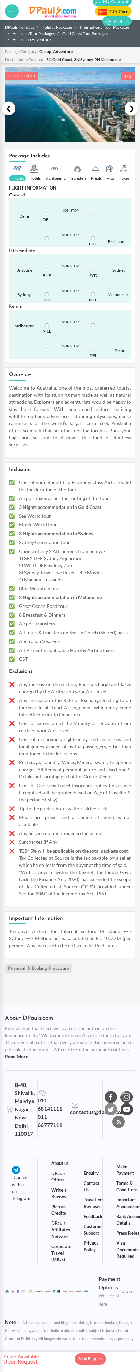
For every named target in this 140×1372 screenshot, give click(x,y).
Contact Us (91, 1186)
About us (60, 1163)
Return (15, 306)
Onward (17, 195)
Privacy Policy (91, 1246)
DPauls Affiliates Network (60, 1229)
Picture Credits (58, 1210)
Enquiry (91, 1173)
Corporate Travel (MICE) (61, 1253)
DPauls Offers (58, 1177)
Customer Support (93, 1230)
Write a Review (59, 1193)
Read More (16, 1056)
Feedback (93, 1216)
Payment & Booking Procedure (38, 968)
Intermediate (22, 250)
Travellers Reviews (94, 1203)
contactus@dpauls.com (97, 1112)
